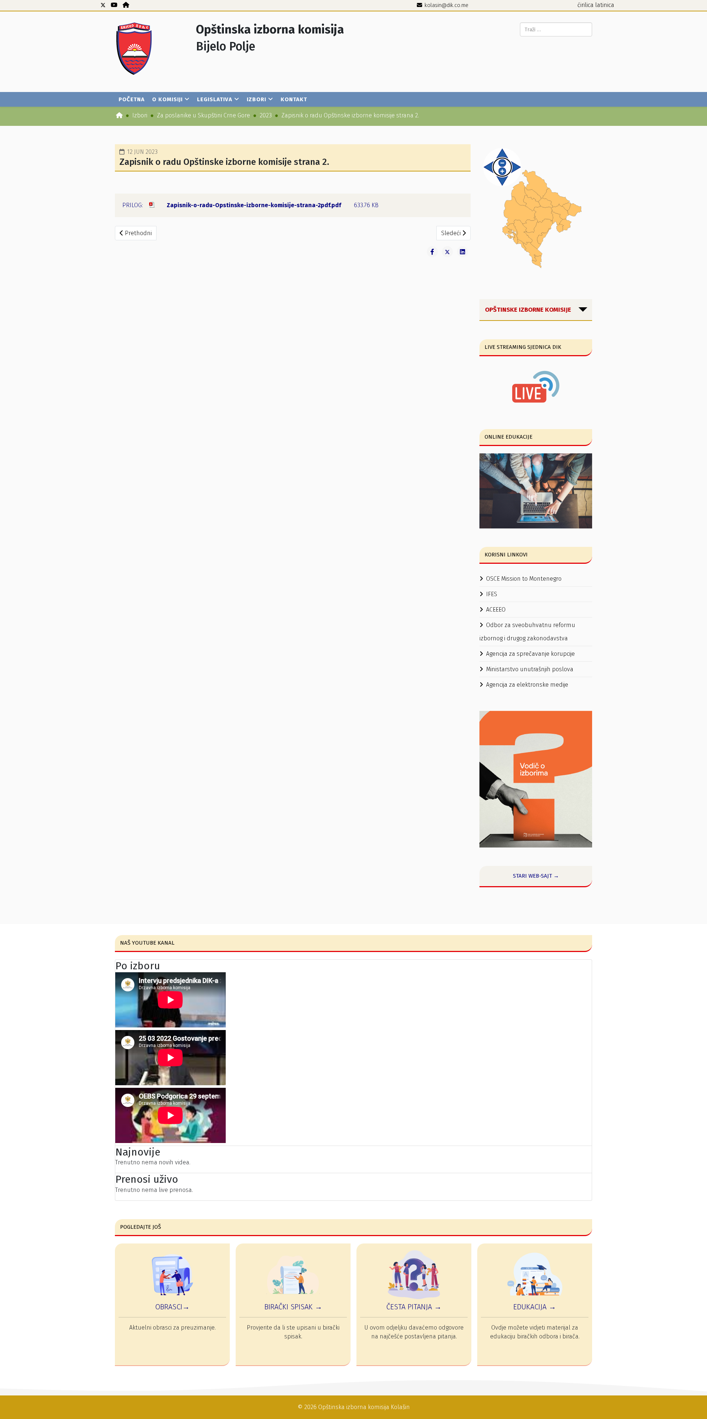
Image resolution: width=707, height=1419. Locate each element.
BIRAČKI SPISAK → (293, 1306)
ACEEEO (496, 609)
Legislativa (214, 99)
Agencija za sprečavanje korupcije (530, 653)
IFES (491, 594)
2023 (266, 115)
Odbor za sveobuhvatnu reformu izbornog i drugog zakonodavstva (527, 632)
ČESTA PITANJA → (414, 1306)
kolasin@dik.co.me (446, 5)
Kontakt (294, 99)
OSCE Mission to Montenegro (524, 578)
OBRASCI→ (172, 1306)
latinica (604, 4)
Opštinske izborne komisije (528, 310)
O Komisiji (167, 99)
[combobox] (556, 29)
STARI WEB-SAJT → (536, 876)
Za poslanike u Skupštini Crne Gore (203, 115)
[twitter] (103, 4)
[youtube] (114, 4)
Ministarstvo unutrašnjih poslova (529, 669)
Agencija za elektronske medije (527, 684)
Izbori (256, 99)
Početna (132, 99)
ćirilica (585, 4)
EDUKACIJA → (534, 1306)
